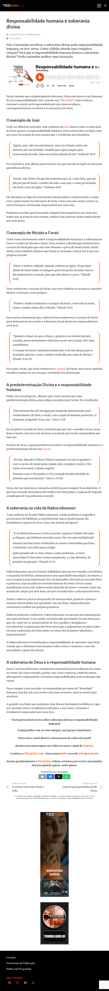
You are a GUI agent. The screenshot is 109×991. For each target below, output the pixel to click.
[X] (17, 983)
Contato (11, 957)
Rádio (64, 753)
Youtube (88, 745)
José (66, 126)
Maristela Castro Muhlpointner (25, 34)
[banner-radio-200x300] (54, 923)
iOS (81, 753)
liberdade (67, 100)
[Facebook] (9, 983)
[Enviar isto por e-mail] (42, 776)
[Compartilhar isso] (50, 776)
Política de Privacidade (18, 968)
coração (61, 368)
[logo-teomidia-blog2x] (13, 5)
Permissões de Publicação (20, 963)
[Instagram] (33, 983)
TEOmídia (44, 761)
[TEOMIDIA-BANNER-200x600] (54, 854)
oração (46, 449)
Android (92, 753)
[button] (99, 6)
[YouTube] (25, 983)
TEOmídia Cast (34, 753)
